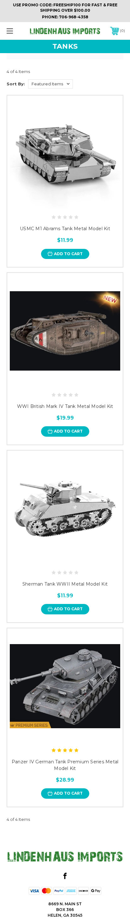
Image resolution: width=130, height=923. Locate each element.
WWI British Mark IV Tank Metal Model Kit (65, 406)
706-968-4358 (73, 17)
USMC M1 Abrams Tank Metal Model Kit (65, 228)
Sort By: (16, 83)
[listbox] (50, 84)
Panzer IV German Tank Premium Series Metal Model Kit (65, 765)
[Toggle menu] (18, 31)
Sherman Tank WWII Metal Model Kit (65, 584)
